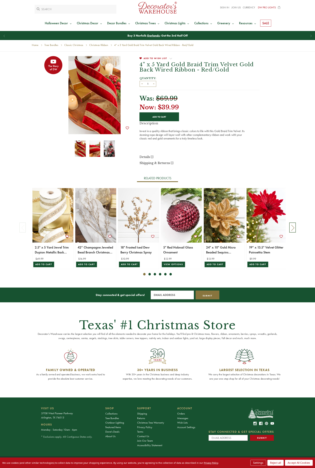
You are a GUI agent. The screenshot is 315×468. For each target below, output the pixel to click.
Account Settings (186, 427)
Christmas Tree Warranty (150, 422)
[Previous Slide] (4, 36)
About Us (110, 436)
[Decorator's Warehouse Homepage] (260, 413)
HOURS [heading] (46, 424)
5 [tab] (165, 274)
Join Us (236, 7)
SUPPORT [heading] (144, 408)
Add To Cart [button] (43, 264)
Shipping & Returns (155, 163)
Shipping (142, 413)
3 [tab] (155, 274)
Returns (141, 418)
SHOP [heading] (109, 408)
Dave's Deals (112, 431)
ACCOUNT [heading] (184, 408)
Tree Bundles (112, 418)
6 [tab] (170, 274)
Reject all (275, 463)
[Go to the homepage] (157, 7)
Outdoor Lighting (114, 422)
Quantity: (148, 78)
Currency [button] (249, 7)
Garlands (153, 35)
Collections (111, 413)
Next (292, 227)
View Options (173, 264)
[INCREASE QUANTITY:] (153, 83)
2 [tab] (149, 274)
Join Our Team (145, 440)
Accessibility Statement (149, 445)
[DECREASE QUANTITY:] (142, 83)
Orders (181, 413)
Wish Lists (182, 422)
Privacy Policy (144, 427)
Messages (182, 418)
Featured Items (113, 427)
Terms (140, 431)
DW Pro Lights (267, 7)
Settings (258, 463)
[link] (255, 423)
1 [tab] (144, 274)
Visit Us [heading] (47, 408)
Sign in (224, 7)
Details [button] (145, 157)
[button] (279, 7)
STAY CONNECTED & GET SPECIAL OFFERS (241, 432)
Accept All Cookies (299, 463)
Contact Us (143, 436)
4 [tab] (160, 274)
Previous (22, 227)
